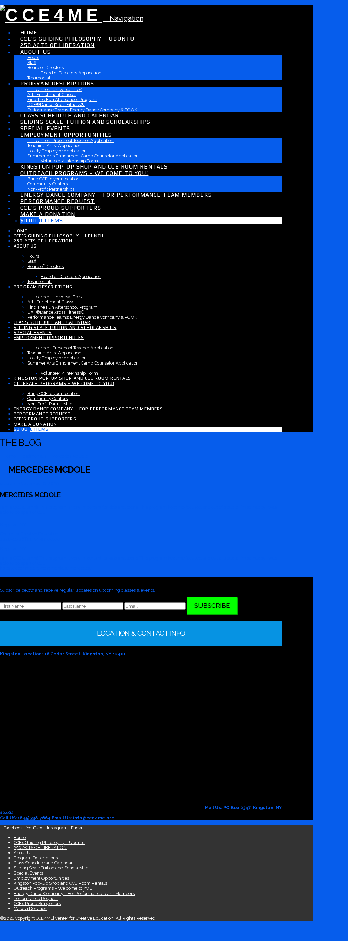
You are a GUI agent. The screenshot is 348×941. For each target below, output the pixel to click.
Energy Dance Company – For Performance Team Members (74, 893)
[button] (123, 18)
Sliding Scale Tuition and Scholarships (52, 867)
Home (20, 837)
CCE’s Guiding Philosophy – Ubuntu (49, 842)
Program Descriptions (36, 857)
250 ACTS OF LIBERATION (40, 847)
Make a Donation (30, 908)
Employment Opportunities (41, 878)
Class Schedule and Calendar (43, 862)
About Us (23, 852)
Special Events (28, 873)
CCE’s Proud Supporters (37, 903)
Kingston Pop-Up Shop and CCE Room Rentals (60, 883)
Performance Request (36, 898)
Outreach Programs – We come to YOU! (54, 888)
